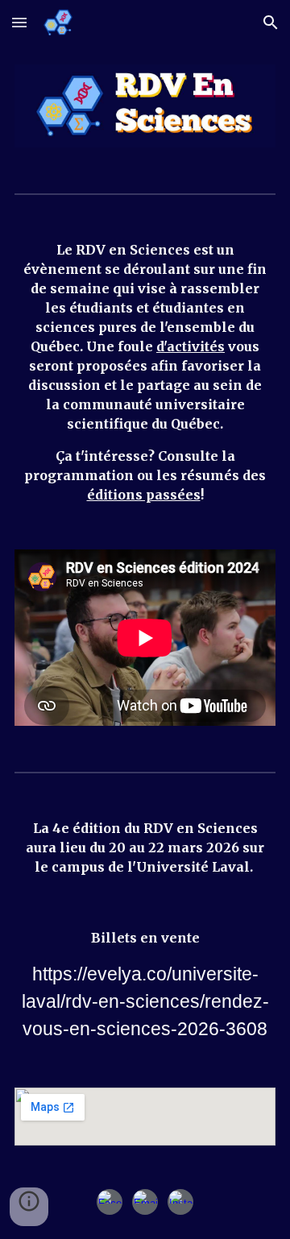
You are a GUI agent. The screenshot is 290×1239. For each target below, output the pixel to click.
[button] (19, 22)
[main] (145, 372)
